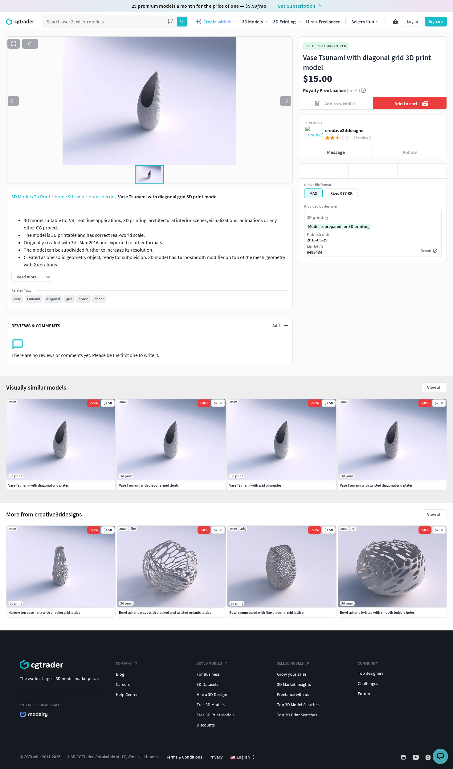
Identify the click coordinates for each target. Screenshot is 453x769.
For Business (208, 674)
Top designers (370, 673)
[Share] (422, 171)
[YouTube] (416, 757)
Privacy (216, 757)
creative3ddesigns (344, 130)
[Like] (323, 171)
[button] (171, 21)
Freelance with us (293, 694)
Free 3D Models (211, 704)
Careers (123, 684)
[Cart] (395, 21)
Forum (364, 693)
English (240, 757)
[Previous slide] (13, 101)
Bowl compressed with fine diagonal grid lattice (266, 612)
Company (124, 663)
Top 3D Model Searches (298, 704)
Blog (120, 674)
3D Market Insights (294, 684)
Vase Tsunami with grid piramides (255, 485)
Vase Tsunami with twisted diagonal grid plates (376, 485)
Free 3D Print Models (216, 715)
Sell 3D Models (290, 663)
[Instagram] (428, 757)
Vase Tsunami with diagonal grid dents (149, 485)
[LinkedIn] (404, 757)
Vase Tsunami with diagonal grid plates (38, 485)
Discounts (206, 725)
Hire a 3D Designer (213, 694)
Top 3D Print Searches (297, 715)
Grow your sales (292, 674)
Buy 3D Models (209, 663)
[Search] (182, 21)
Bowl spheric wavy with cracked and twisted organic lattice (165, 612)
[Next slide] (285, 101)
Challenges (368, 683)
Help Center (127, 694)
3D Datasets (207, 684)
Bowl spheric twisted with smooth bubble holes (377, 612)
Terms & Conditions (184, 757)
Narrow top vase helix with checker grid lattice (44, 612)
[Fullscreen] (13, 44)
